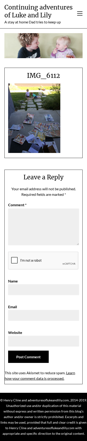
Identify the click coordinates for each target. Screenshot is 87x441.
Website (15, 332)
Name (13, 281)
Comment (17, 205)
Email (12, 307)
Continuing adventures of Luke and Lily (38, 11)
